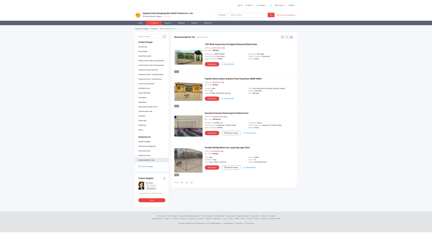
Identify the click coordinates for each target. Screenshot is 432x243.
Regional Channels (242, 216)
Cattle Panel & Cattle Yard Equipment (151, 65)
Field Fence (142, 125)
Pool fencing (142, 47)
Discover (194, 23)
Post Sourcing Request (287, 15)
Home (140, 23)
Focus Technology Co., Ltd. (201, 223)
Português (175, 218)
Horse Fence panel (144, 56)
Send (152, 200)
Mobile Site (264, 216)
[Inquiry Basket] (271, 5)
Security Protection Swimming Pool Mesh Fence (227, 113)
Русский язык (192, 218)
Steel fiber (141, 116)
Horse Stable (142, 51)
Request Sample (232, 133)
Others (140, 130)
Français (183, 218)
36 (187, 182)
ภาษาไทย (249, 218)
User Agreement (228, 223)
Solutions (181, 23)
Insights (272, 216)
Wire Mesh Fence (144, 88)
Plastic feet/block (144, 93)
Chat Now (152, 188)
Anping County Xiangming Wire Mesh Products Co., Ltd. (168, 13)
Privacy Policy (249, 223)
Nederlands (216, 218)
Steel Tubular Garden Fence (147, 107)
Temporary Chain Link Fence (148, 70)
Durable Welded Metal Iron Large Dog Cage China (227, 147)
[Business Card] (164, 178)
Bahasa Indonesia (274, 218)
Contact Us (208, 23)
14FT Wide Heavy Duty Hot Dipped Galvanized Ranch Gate (231, 44)
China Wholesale (207, 216)
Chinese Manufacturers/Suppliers (189, 216)
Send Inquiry (212, 64)
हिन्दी (243, 218)
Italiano (201, 218)
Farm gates (142, 97)
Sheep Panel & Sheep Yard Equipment (151, 61)
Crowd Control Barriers (146, 84)
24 (182, 182)
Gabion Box (142, 120)
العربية (224, 218)
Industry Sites (230, 216)
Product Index (255, 216)
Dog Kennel (142, 102)
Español (167, 218)
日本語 (237, 218)
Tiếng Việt (264, 218)
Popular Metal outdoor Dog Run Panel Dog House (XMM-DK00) (233, 79)
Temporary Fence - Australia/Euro (150, 79)
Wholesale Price (219, 216)
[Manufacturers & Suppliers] (149, 4)
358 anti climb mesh (145, 111)
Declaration (239, 223)
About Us (168, 23)
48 (191, 182)
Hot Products (161, 216)
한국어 (231, 218)
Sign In (240, 5)
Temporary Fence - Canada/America (150, 74)
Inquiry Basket (229, 64)
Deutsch (208, 218)
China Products (172, 216)
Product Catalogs (147, 166)
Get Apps (280, 5)
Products (155, 23)
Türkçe (256, 218)
